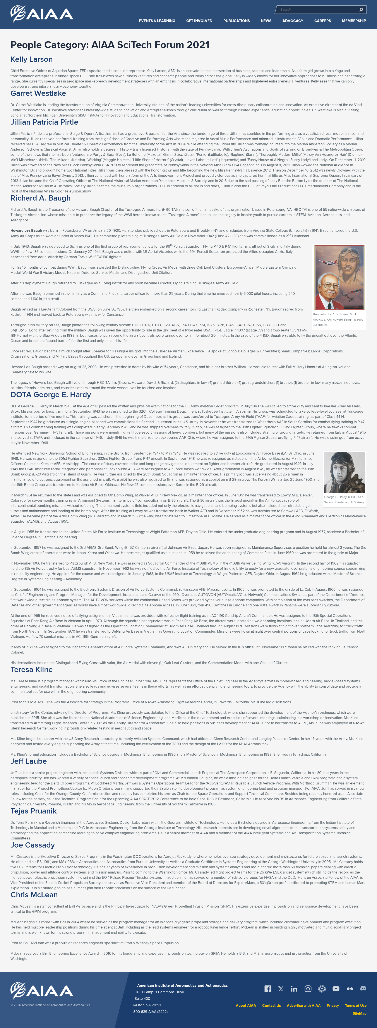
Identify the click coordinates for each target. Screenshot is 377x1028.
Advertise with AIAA (304, 1005)
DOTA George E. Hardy (50, 394)
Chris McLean (34, 894)
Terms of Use (356, 1005)
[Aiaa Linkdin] (294, 988)
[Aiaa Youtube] (336, 988)
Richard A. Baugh (40, 197)
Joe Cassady (32, 844)
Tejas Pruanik (33, 810)
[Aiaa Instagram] (308, 988)
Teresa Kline (31, 669)
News (266, 21)
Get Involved (199, 21)
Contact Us (271, 1005)
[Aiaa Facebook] (267, 988)
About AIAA (246, 1005)
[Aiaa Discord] (363, 988)
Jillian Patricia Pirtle (44, 121)
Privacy (333, 1005)
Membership (354, 21)
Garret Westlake (38, 93)
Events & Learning (157, 21)
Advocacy (293, 21)
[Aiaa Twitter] (281, 988)
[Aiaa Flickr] (349, 988)
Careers (322, 21)
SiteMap (360, 1013)
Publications (236, 21)
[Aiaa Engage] (322, 988)
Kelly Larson (31, 59)
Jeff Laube (28, 761)
